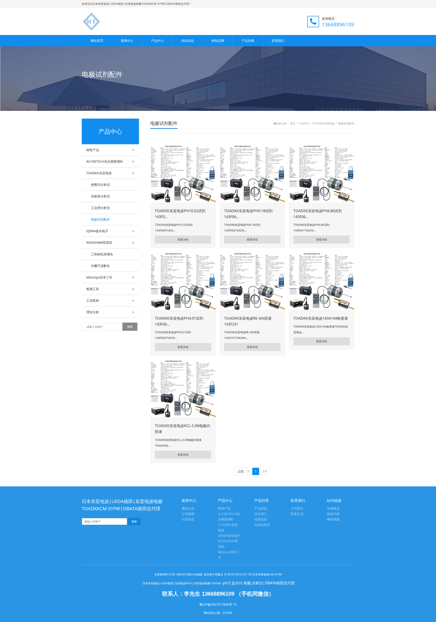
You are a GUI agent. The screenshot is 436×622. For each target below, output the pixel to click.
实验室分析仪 (100, 196)
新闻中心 (127, 40)
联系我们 (278, 40)
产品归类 (248, 40)
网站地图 (333, 519)
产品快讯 (260, 508)
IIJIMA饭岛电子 (110, 231)
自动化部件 (262, 525)
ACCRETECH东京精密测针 (110, 161)
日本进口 (260, 514)
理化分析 (110, 312)
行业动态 (188, 519)
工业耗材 (110, 300)
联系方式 (297, 514)
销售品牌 (217, 40)
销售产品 (110, 149)
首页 (292, 123)
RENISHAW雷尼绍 (110, 242)
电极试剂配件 (100, 219)
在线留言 (333, 508)
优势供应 (260, 519)
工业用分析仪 (100, 208)
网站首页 (97, 40)
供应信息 (187, 40)
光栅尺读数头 (100, 266)
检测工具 (110, 288)
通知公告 (188, 508)
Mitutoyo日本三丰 (110, 277)
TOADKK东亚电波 (110, 173)
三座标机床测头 (102, 254)
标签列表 (333, 514)
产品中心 (157, 40)
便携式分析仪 (100, 184)
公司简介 (297, 508)
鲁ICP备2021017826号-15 (218, 604)
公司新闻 (188, 514)
